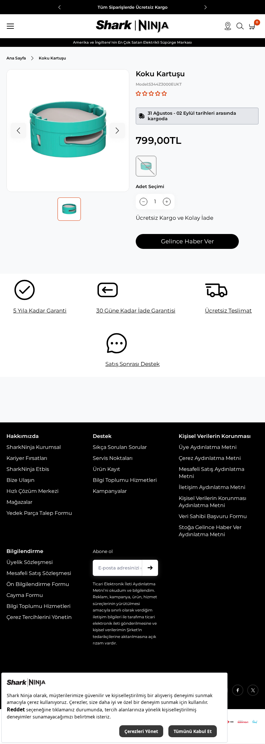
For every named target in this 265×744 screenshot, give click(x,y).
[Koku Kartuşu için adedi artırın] (167, 202)
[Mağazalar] (228, 26)
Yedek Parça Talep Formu (39, 513)
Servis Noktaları (112, 458)
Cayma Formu (24, 595)
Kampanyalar (110, 491)
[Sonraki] (205, 8)
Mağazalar (19, 502)
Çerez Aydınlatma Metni (210, 458)
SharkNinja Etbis (27, 469)
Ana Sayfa (16, 58)
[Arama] (240, 26)
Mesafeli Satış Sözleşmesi (38, 573)
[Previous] (18, 130)
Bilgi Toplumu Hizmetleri (125, 480)
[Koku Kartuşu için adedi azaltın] (143, 202)
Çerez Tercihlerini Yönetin (39, 617)
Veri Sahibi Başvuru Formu (213, 516)
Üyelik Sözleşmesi (29, 562)
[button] (151, 93)
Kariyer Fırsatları (26, 458)
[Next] (117, 130)
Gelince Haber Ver (187, 241)
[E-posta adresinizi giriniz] (150, 568)
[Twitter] (253, 690)
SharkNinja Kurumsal (33, 447)
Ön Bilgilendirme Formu (37, 584)
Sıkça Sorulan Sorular (120, 447)
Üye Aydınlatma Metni (208, 447)
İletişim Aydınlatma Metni (212, 487)
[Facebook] (237, 690)
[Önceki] (59, 8)
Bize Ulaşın (20, 480)
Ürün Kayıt (106, 469)
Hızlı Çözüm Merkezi (32, 491)
